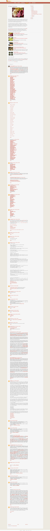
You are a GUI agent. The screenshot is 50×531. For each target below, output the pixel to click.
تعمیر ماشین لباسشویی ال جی (13, 282)
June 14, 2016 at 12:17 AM (15, 102)
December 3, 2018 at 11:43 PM (16, 242)
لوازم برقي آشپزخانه (12, 118)
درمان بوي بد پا (11, 107)
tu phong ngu (17, 68)
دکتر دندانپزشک (11, 127)
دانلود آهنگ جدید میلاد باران (15, 432)
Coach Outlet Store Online (23, 439)
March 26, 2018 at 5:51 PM (22, 177)
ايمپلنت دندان (11, 125)
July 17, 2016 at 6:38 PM (16, 139)
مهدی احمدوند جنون (22, 303)
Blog (27, 2)
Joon (10, 295)
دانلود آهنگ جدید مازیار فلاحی (13, 479)
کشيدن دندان (11, 134)
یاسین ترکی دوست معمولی (16, 311)
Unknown (11, 162)
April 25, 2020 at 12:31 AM (17, 326)
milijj (10, 102)
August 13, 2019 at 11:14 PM (15, 295)
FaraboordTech (12, 291)
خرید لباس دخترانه (12, 415)
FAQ (30, 530)
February (33, 15)
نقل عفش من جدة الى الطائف (13, 288)
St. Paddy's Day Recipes (12, 6)
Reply (10, 100)
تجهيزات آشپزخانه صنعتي (13, 114)
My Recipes (34, 2)
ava (10, 306)
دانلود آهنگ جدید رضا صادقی (16, 485)
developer (11, 314)
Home (15, 2)
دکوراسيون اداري (12, 121)
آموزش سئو (11, 226)
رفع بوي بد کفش (12, 106)
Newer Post (9, 524)
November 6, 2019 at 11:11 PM (14, 306)
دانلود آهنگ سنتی (12, 511)
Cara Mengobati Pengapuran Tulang (14, 177)
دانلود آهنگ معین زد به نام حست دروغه (17, 319)
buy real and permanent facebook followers (17, 174)
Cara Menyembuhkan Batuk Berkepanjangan (15, 181)
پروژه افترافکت (11, 315)
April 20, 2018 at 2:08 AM (17, 194)
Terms (27, 530)
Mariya (11, 236)
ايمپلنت (11, 126)
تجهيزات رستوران (12, 112)
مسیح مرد (14, 307)
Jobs (28, 530)
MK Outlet (26, 436)
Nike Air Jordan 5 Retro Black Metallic (15, 358)
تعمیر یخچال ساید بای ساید (13, 281)
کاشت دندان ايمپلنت (12, 133)
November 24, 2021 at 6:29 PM (16, 489)
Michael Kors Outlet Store (13, 452)
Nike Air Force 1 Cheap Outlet (24, 454)
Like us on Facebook (21, 59)
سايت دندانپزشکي (12, 132)
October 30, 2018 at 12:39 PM (16, 232)
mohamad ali (11, 219)
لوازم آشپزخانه (11, 119)
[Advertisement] (36, 26)
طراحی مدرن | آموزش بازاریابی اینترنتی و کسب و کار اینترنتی (17, 229)
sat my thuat (17, 71)
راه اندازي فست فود (12, 113)
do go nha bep (13, 71)
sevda (11, 318)
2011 (31, 17)
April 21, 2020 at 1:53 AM (15, 322)
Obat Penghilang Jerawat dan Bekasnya (14, 180)
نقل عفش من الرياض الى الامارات (14, 287)
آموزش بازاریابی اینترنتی (24, 222)
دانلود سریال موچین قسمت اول (13, 327)
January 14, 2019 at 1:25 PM (17, 291)
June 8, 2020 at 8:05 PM (19, 357)
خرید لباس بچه (11, 413)
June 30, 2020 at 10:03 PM (14, 420)
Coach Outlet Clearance (13, 453)
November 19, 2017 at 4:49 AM (16, 172)
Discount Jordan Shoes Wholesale (19, 436)
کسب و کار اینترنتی (12, 228)
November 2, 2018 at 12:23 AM (15, 236)
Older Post (26, 524)
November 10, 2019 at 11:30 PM (14, 310)
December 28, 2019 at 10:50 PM (16, 314)
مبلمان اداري (11, 120)
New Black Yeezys (21, 438)
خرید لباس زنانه (12, 414)
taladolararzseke (12, 326)
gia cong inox (16, 69)
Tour (30, 2)
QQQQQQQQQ (12, 194)
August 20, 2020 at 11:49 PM (16, 435)
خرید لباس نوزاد (12, 416)
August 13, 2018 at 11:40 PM (16, 209)
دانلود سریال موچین (12, 328)
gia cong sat (12, 69)
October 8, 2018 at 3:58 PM (17, 219)
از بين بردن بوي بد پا (12, 105)
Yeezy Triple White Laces (13, 357)
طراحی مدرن (21, 221)
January (33, 16)
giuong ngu (13, 68)
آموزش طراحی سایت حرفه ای (13, 225)
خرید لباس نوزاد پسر (12, 417)
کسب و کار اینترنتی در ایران (13, 224)
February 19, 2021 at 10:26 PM (16, 462)
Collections (23, 2)
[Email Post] (16, 61)
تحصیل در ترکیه (11, 233)
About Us (21, 530)
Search (19, 2)
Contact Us (24, 530)
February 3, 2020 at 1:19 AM (15, 318)
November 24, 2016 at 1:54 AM (16, 162)
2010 (31, 18)
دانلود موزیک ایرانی (12, 237)
